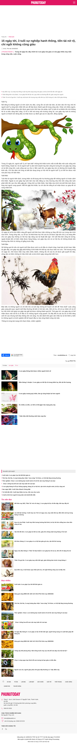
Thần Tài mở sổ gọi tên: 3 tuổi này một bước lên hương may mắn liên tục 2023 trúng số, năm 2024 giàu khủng (34, 97)
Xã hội (9, 682)
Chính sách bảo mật (44, 741)
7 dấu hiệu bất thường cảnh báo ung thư (32, 416)
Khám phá (11, 36)
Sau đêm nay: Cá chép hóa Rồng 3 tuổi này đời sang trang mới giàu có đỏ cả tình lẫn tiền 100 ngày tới (32, 91)
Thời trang (58, 682)
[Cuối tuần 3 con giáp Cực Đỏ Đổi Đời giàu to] (7, 587)
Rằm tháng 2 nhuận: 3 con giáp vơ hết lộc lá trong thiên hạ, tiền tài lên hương (45, 382)
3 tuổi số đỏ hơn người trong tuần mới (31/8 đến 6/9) (18, 495)
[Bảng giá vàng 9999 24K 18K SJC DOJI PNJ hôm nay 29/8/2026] (7, 644)
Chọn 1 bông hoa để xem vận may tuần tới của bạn (18, 483)
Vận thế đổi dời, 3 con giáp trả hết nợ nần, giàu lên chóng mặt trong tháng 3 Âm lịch (40, 532)
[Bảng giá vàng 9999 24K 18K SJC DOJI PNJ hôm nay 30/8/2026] (7, 597)
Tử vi (16, 365)
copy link (73, 355)
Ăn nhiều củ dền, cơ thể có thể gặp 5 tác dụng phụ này (37, 405)
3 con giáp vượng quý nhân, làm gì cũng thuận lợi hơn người (39, 393)
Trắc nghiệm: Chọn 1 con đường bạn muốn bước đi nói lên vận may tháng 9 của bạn (28, 481)
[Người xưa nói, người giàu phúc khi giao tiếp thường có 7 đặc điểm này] (7, 673)
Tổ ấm (16, 682)
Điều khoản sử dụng (33, 741)
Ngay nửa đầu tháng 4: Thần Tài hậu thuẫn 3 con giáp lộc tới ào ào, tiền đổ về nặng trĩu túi (42, 551)
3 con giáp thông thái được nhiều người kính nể (35, 371)
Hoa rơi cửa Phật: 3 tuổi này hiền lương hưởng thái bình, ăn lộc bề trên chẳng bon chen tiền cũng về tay (43, 523)
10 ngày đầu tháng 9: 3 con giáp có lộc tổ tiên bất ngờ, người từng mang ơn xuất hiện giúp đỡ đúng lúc (43, 632)
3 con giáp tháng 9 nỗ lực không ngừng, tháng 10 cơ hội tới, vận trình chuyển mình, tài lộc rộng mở (33, 486)
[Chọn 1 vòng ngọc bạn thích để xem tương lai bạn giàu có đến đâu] (7, 663)
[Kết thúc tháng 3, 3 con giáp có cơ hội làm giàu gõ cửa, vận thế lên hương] (7, 544)
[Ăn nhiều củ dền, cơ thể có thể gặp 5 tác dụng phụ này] (9, 409)
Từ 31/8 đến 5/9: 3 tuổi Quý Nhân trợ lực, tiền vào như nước (21, 492)
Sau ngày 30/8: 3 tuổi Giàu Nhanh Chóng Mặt (16, 489)
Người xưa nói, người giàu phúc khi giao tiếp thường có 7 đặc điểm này (36, 669)
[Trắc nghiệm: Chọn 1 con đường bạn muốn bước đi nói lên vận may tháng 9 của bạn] (7, 616)
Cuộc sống (68, 682)
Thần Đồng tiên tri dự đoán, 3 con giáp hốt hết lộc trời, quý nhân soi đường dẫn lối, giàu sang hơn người (32, 94)
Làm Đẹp (31, 682)
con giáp (11, 365)
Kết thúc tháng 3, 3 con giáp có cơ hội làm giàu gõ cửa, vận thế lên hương (37, 541)
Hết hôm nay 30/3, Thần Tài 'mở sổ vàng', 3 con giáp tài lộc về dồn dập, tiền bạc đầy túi (41, 503)
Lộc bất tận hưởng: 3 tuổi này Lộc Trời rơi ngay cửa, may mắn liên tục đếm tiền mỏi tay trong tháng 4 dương (43, 513)
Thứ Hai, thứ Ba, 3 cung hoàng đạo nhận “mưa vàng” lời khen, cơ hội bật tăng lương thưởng (31, 478)
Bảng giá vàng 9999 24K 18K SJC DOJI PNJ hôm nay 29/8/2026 (33, 641)
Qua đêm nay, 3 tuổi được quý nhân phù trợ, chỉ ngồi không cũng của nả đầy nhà (39, 569)
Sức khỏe (40, 682)
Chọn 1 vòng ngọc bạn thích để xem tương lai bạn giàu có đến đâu (35, 660)
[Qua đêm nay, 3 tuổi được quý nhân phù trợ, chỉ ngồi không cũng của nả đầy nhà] (7, 573)
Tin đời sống (17, 686)
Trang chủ (3, 36)
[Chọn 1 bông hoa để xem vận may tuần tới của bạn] (7, 625)
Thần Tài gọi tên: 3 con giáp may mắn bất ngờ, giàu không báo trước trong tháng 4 (40, 560)
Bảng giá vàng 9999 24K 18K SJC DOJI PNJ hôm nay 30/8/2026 (33, 594)
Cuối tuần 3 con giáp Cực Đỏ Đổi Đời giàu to (16, 475)
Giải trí (49, 682)
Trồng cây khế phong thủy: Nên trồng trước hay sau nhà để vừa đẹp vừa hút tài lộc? (40, 650)
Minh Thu (73, 361)
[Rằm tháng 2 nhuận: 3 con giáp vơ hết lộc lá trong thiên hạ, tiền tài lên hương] (9, 386)
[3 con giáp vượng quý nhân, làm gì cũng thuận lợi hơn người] (9, 397)
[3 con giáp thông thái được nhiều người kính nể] (9, 375)
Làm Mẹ (23, 682)
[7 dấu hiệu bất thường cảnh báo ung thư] (9, 420)
